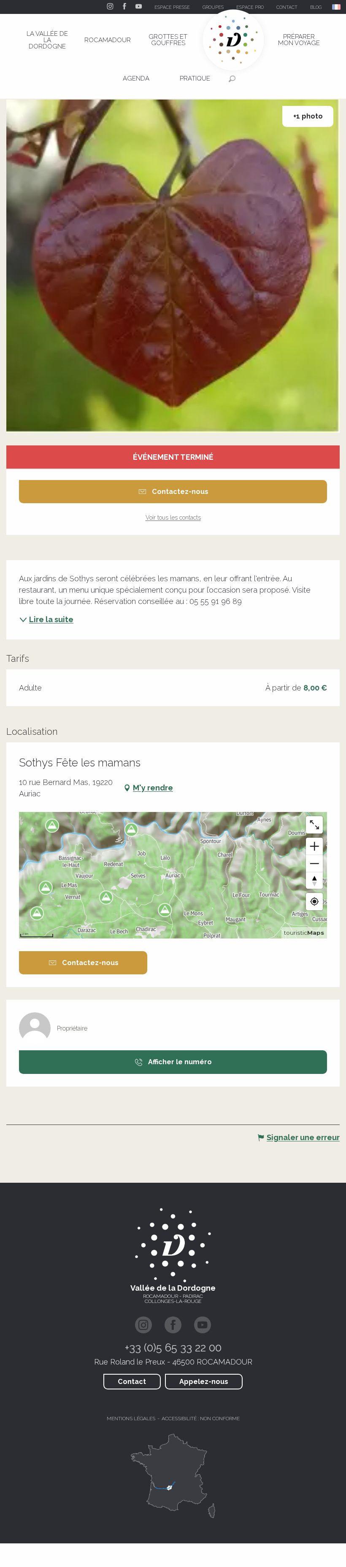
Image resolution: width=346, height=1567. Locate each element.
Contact (132, 1382)
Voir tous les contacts (173, 517)
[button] (337, 7)
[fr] (337, 7)
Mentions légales (131, 1418)
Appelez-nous (203, 1382)
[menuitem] (47, 40)
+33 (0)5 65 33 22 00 (173, 1347)
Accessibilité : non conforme (201, 1418)
